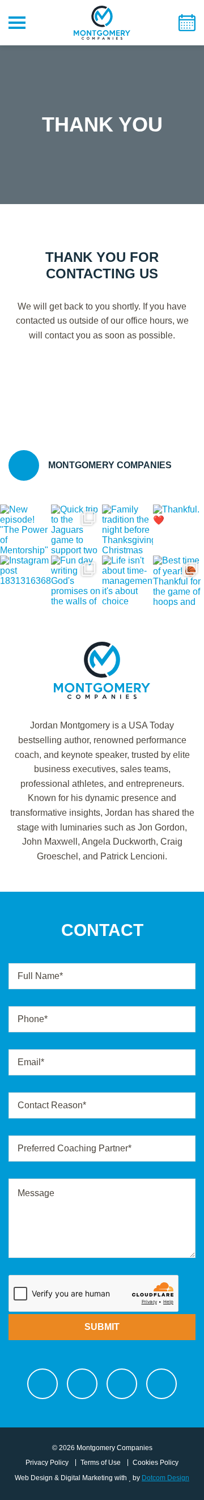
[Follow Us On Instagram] (122, 1383)
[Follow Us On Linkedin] (161, 1383)
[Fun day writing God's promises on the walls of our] (76, 581)
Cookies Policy (155, 1463)
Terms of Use (100, 1463)
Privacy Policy (47, 1463)
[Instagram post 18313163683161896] (25, 581)
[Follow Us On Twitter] (82, 1383)
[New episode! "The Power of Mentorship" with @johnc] (25, 530)
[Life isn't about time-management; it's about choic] (127, 581)
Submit (102, 1327)
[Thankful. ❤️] (178, 530)
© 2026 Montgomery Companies (102, 1448)
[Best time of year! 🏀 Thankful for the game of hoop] (178, 581)
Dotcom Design (165, 1478)
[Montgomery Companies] (102, 36)
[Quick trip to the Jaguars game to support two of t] (76, 530)
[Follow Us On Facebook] (42, 1383)
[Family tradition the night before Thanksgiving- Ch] (127, 530)
